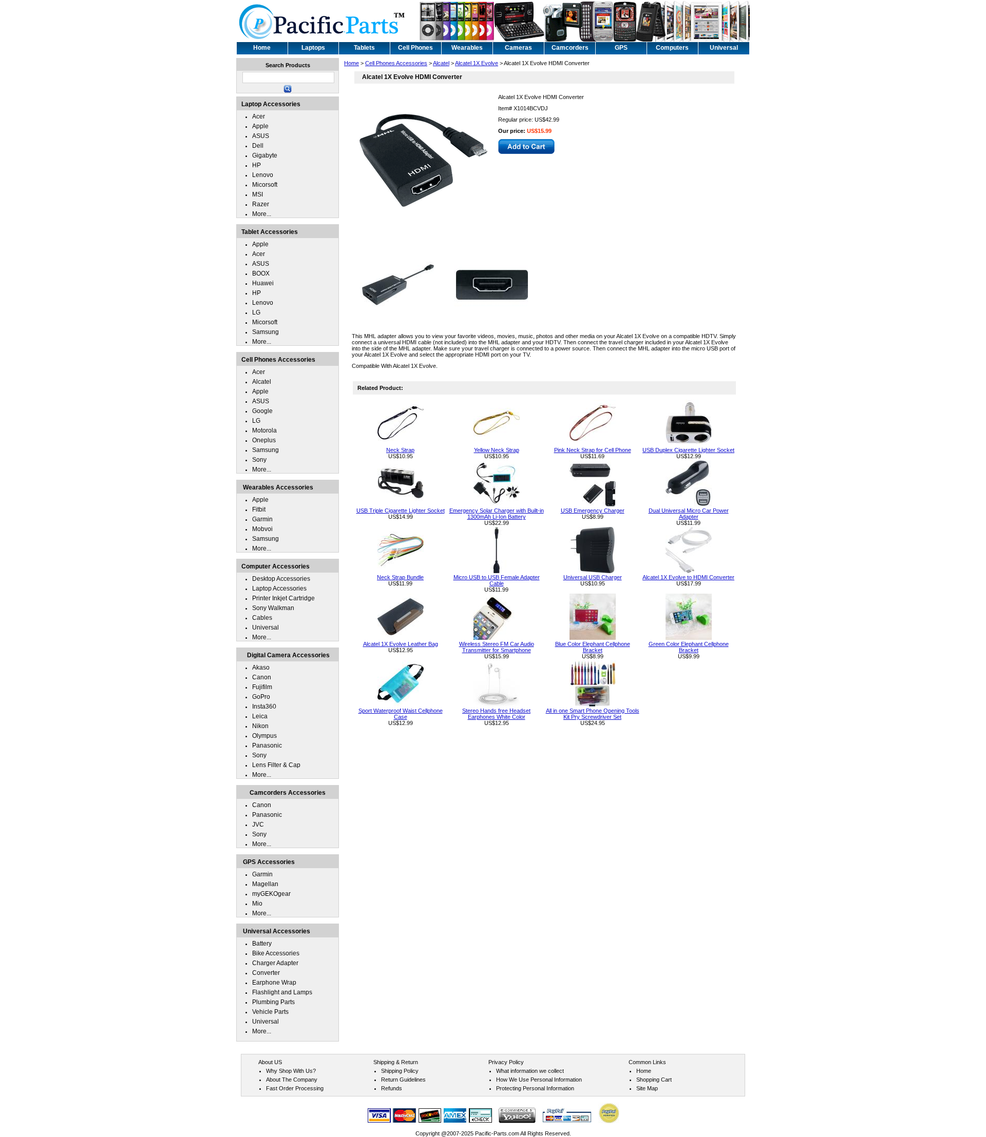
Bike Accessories (275, 953)
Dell (257, 145)
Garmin (262, 519)
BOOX (261, 273)
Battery (262, 943)
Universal (265, 627)
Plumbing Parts (273, 1002)
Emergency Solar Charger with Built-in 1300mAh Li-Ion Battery (496, 513)
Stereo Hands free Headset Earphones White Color (496, 714)
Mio (257, 903)
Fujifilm (262, 687)
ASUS (260, 136)
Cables (262, 617)
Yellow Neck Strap (496, 450)
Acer (258, 116)
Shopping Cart (654, 1079)
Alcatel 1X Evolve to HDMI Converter (688, 577)
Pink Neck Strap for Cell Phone (592, 450)
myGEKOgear (271, 893)
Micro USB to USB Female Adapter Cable (496, 580)
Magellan (265, 884)
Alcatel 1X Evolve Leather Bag (400, 644)
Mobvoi (262, 529)
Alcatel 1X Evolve (476, 63)
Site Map (647, 1088)
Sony (259, 459)
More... (261, 214)
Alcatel (441, 63)
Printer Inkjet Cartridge (283, 598)
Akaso (261, 667)
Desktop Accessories (281, 578)
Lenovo (262, 175)
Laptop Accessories (279, 588)
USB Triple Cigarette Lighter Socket (400, 510)
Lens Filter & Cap (276, 765)
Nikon (260, 726)
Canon (261, 677)
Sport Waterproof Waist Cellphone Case (400, 714)
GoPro (261, 696)
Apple (260, 126)
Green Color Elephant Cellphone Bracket (689, 647)
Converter (266, 972)
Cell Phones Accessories (396, 63)
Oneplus (264, 440)
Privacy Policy (506, 1062)
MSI (257, 194)
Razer (260, 204)
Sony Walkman (273, 608)
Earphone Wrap (274, 982)
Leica (260, 716)
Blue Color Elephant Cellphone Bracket (592, 647)
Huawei (263, 283)
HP (256, 165)
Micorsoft (264, 184)
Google (262, 411)
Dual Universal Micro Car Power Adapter (689, 513)
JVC (258, 824)
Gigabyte (264, 155)
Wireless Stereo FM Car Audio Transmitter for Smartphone (496, 647)
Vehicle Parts (270, 1011)
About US (270, 1062)
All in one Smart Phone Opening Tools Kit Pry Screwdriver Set (592, 714)
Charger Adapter (275, 963)
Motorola (264, 430)
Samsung (265, 332)
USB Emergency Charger (592, 510)
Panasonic (267, 745)
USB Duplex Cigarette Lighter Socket (688, 450)
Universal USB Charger (592, 577)
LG (256, 312)
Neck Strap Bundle (400, 577)
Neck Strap (400, 450)
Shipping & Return (395, 1062)
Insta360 (264, 706)
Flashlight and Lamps (282, 992)
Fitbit (259, 509)
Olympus (264, 735)
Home (351, 63)
